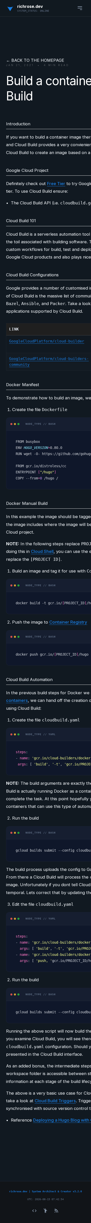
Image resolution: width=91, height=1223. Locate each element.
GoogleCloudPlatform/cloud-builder (46, 341)
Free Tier (56, 183)
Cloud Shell (42, 551)
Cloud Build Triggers (55, 1100)
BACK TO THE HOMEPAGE (37, 60)
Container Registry (68, 622)
